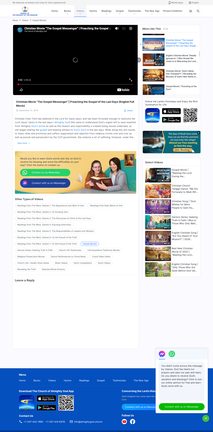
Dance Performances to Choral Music (68, 256)
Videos (80, 10)
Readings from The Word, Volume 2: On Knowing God (42, 212)
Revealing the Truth (26, 269)
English (195, 2)
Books (67, 10)
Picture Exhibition (172, 10)
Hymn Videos (104, 263)
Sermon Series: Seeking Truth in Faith (35, 250)
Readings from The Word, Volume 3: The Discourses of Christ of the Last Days (54, 218)
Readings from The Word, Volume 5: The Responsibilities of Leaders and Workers (55, 231)
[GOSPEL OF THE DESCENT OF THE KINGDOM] (24, 11)
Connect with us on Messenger (142, 406)
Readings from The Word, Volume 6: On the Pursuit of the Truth (47, 237)
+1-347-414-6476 (55, 421)
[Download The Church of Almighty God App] (26, 402)
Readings (106, 10)
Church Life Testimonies (70, 250)
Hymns (93, 10)
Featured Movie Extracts (53, 269)
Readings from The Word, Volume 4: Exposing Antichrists (44, 224)
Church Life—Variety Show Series (33, 263)
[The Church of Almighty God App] (152, 115)
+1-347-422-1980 (33, 421)
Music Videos (61, 263)
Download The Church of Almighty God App (46, 391)
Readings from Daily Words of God (106, 205)
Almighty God (62, 122)
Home (54, 10)
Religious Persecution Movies (31, 256)
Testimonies (134, 10)
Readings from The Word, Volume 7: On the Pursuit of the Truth (47, 244)
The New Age (152, 10)
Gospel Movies (39, 20)
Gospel (120, 10)
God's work (80, 129)
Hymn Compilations (83, 263)
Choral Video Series (101, 256)
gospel (43, 129)
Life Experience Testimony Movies (104, 250)
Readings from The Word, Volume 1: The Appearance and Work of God (50, 205)
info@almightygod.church (88, 421)
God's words (38, 126)
